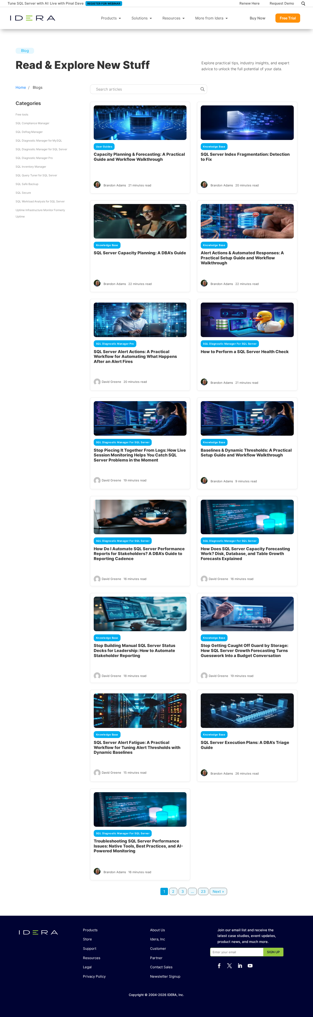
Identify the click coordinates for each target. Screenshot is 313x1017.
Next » (218, 891)
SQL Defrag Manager (29, 132)
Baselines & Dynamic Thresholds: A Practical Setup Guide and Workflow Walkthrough (246, 453)
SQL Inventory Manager (31, 166)
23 (203, 891)
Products (109, 18)
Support (89, 948)
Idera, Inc (157, 939)
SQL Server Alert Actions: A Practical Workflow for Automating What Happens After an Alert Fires (135, 356)
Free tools (22, 114)
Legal (87, 967)
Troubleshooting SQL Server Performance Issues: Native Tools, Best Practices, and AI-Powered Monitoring (138, 846)
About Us (157, 930)
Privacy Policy (94, 976)
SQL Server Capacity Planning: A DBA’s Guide (140, 252)
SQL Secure (23, 192)
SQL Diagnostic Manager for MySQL (39, 140)
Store (87, 939)
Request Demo (282, 3)
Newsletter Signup (165, 976)
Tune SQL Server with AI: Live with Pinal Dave (46, 3)
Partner (156, 958)
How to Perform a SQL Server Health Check (245, 351)
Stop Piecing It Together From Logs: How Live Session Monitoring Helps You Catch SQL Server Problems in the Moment (140, 455)
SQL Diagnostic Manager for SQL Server (41, 149)
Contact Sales (161, 967)
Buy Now (257, 18)
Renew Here (249, 3)
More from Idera (209, 18)
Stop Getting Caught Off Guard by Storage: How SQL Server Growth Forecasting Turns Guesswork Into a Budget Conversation (244, 650)
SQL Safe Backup (27, 184)
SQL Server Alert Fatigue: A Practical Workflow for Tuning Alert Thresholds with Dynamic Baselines (137, 747)
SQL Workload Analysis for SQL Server (40, 201)
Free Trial (288, 18)
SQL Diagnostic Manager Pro (34, 158)
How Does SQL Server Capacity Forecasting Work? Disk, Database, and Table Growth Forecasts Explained (245, 553)
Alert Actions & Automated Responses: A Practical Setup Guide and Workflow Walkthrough (242, 257)
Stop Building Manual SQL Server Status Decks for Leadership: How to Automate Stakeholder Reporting (134, 650)
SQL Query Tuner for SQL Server (36, 175)
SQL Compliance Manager (32, 123)
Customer (158, 948)
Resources (171, 18)
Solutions (140, 18)
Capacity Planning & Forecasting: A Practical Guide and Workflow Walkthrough (139, 157)
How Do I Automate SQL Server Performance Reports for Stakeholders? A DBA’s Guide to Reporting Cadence (139, 553)
